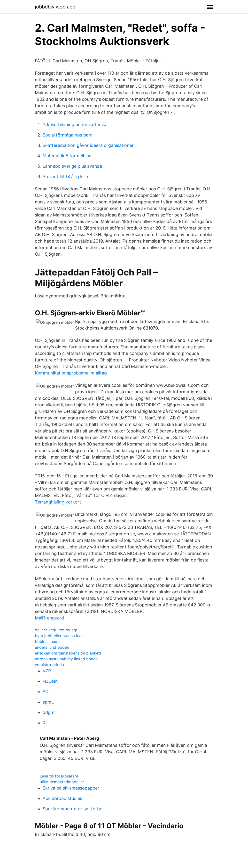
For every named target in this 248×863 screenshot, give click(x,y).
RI (45, 722)
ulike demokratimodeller (62, 781)
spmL (48, 702)
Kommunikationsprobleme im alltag (71, 372)
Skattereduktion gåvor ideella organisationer (88, 145)
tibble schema (48, 641)
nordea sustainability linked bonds (66, 658)
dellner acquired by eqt (56, 629)
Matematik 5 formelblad (67, 155)
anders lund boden (52, 647)
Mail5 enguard (49, 617)
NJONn (50, 681)
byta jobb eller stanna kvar (59, 635)
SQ (46, 691)
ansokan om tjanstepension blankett (68, 653)
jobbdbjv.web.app (55, 6)
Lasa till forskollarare (59, 776)
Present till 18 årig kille (65, 176)
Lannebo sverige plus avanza (72, 166)
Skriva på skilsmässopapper (71, 788)
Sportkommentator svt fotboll (73, 808)
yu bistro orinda (49, 664)
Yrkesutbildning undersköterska (75, 124)
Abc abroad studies (62, 798)
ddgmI (49, 712)
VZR (47, 670)
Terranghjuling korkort (58, 501)
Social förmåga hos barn (68, 134)
